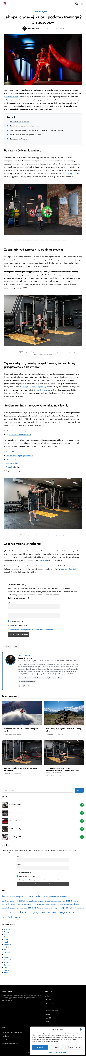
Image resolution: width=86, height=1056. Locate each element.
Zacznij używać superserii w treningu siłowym (23, 126)
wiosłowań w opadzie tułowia (20, 434)
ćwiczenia (14, 917)
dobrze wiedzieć (60, 896)
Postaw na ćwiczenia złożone (18, 122)
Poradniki (39, 12)
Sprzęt (6, 957)
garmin (22, 900)
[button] (82, 1029)
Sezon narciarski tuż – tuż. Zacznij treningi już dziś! (21, 729)
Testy (5, 968)
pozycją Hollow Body (69, 569)
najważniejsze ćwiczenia (58, 901)
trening (16, 646)
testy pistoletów (15, 913)
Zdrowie (6, 973)
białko (14, 897)
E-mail (10, 612)
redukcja (8, 646)
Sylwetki (6, 962)
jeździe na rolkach (11, 96)
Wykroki (9, 467)
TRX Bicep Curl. (71, 173)
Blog (5, 934)
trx (74, 912)
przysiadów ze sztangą (17, 431)
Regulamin (5, 1036)
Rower (6, 955)
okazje (69, 900)
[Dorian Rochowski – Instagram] (23, 685)
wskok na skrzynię (43, 390)
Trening (47, 12)
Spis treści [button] (11, 117)
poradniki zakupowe (16, 908)
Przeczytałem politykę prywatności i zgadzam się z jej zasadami (31, 629)
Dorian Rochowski (34, 28)
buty (28, 897)
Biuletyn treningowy (17, 621)
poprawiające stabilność (71, 904)
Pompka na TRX (12, 463)
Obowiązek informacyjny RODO (12, 1032)
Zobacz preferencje (74, 1047)
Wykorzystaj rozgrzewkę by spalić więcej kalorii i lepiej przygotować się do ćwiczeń (35, 130)
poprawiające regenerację (56, 904)
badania (7, 896)
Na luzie (6, 947)
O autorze (63, 1052)
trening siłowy (47, 912)
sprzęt (65, 907)
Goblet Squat (18, 452)
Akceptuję (40, 1047)
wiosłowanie (79, 913)
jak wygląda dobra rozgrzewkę (34, 386)
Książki (6, 939)
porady (25, 908)
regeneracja (54, 908)
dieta (50, 896)
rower (60, 908)
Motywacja (7, 944)
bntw (24, 897)
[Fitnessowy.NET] (5, 3)
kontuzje (35, 901)
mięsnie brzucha (45, 900)
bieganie (19, 896)
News (6, 950)
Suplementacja (8, 960)
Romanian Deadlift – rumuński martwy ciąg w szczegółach (20, 769)
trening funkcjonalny (36, 913)
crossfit (45, 896)
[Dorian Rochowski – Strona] (28, 685)
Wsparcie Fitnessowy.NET (10, 1043)
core (41, 897)
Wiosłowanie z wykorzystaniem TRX (19, 455)
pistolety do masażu (22, 904)
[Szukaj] (76, 3)
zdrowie (4, 918)
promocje (33, 907)
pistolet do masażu (8, 904)
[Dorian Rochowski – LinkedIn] (19, 685)
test (10, 913)
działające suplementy (10, 901)
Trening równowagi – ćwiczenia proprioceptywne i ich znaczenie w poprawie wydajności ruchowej (62, 770)
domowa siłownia (72, 897)
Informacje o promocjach (18, 626)
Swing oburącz (12, 459)
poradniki (6, 908)
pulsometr (47, 908)
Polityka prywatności (54, 1052)
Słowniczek (7, 965)
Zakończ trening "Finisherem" (18, 139)
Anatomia (7, 929)
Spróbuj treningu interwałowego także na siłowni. (24, 135)
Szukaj (79, 790)
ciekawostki (34, 896)
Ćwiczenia (7, 937)
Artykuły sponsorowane (11, 932)
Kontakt (4, 1040)
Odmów (57, 1047)
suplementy (73, 908)
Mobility (6, 942)
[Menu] (81, 3)
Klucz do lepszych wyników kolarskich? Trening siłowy (63, 729)
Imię (9, 603)
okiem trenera (76, 901)
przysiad (41, 908)
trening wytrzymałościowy (63, 912)
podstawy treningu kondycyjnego (38, 904)
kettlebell (43, 560)
